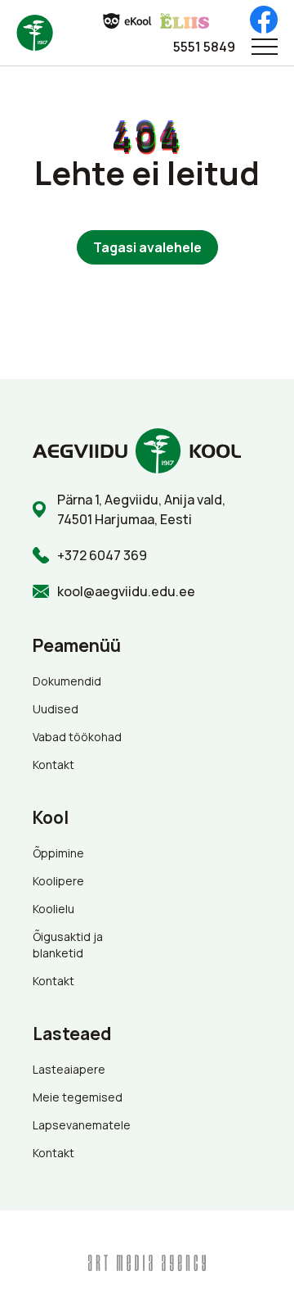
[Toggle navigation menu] (265, 47)
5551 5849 (204, 47)
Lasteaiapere (69, 1069)
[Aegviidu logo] (35, 33)
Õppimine (58, 853)
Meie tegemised (77, 1097)
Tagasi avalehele (147, 247)
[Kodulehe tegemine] (147, 1261)
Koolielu (53, 908)
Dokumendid (67, 681)
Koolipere (58, 881)
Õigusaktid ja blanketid (68, 945)
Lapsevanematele (82, 1125)
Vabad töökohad (77, 736)
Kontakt (53, 764)
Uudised (55, 709)
